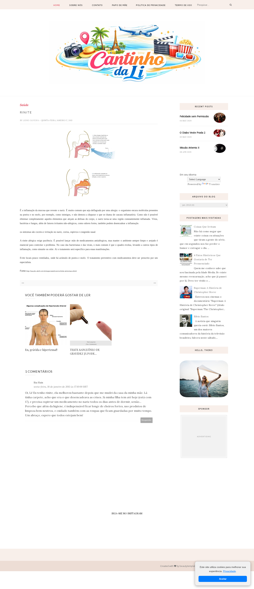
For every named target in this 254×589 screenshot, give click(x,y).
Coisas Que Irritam (205, 226)
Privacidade (229, 571)
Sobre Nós (75, 5)
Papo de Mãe (119, 5)
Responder (147, 420)
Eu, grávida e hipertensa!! (41, 350)
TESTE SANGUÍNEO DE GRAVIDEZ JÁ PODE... (85, 351)
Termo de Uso (183, 5)
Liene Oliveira (31, 120)
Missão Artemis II (189, 147)
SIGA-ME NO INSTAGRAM (127, 513)
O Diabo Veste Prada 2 (192, 132)
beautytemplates (189, 566)
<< (23, 283)
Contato (97, 5)
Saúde (24, 105)
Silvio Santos (201, 316)
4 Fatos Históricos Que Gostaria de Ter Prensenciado (207, 259)
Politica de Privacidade (151, 5)
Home (56, 5)
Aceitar (223, 579)
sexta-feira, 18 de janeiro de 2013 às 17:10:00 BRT (61, 386)
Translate (214, 184)
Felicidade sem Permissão (194, 116)
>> (155, 283)
